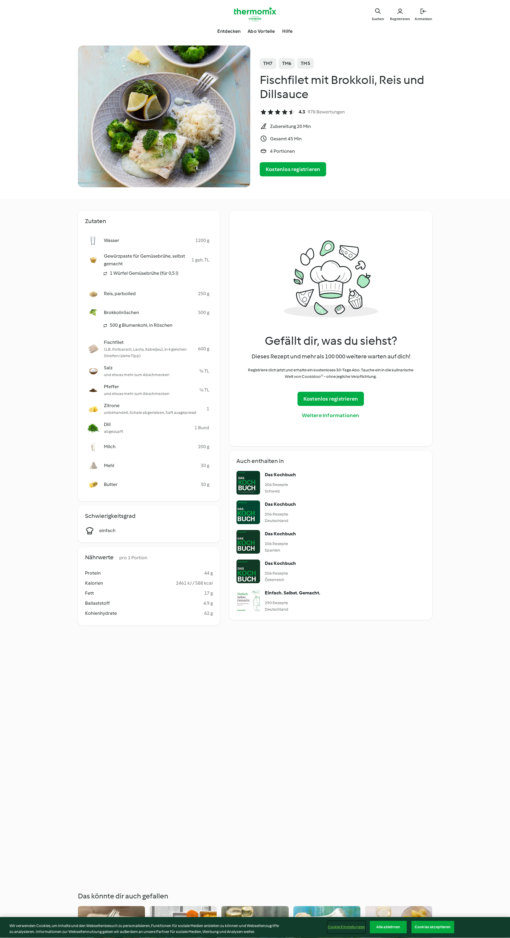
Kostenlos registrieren (293, 169)
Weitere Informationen (330, 415)
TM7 (268, 63)
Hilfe (287, 31)
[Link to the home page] (255, 14)
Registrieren (400, 19)
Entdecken (229, 31)
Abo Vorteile (261, 31)
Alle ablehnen (388, 927)
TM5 (305, 63)
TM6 (287, 63)
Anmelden (423, 19)
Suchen (378, 19)
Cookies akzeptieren (433, 927)
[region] (255, 927)
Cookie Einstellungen (346, 927)
